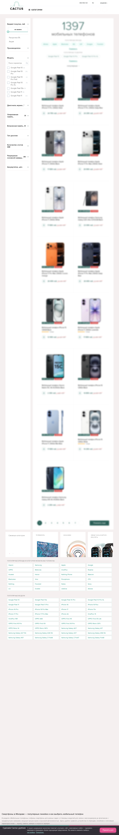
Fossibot (100, 44)
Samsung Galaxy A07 (69, 628)
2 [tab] (13, 554)
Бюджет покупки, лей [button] (16, 24)
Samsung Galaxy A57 (16, 638)
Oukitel (37, 589)
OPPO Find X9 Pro (68, 623)
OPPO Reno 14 (13, 628)
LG (9, 589)
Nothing (11, 584)
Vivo (36, 579)
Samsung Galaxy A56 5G (97, 633)
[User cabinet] (104, 9)
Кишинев (103, 3)
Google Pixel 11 (13, 605)
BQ (74, 44)
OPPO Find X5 (66, 619)
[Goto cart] (98, 9)
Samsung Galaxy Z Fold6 (44, 638)
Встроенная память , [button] (16, 126)
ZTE (89, 579)
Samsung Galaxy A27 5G (17, 633)
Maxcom (91, 574)
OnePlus (64, 570)
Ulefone (64, 589)
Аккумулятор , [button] (14, 167)
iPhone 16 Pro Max (41, 609)
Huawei (11, 574)
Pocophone (65, 579)
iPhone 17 (64, 609)
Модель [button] (10, 58)
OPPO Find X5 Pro (15, 623)
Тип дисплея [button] (12, 136)
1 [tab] (9, 554)
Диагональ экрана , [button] (15, 105)
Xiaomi (10, 565)
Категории (36, 10)
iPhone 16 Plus (93, 605)
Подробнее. (40, 832)
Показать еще (99, 523)
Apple (55, 44)
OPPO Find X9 (40, 623)
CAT (80, 44)
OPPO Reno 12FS (94, 623)
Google (90, 565)
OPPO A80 (39, 619)
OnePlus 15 (92, 614)
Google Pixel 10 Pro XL (90, 56)
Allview (45, 44)
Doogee (90, 44)
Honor (37, 574)
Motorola (38, 570)
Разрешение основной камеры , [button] (16, 157)
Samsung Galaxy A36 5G (44, 633)
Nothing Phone (66, 574)
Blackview (64, 44)
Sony (89, 584)
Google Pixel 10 (53, 56)
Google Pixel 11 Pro (41, 605)
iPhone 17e (92, 609)
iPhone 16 (64, 605)
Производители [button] (13, 48)
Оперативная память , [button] (16, 116)
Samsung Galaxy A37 (68, 633)
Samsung (38, 565)
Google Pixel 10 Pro (71, 56)
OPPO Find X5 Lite (94, 619)
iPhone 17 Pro (13, 614)
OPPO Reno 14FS (41, 628)
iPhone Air (65, 614)
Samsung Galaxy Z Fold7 (70, 638)
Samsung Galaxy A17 (95, 628)
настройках (31, 832)
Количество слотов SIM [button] (15, 146)
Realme (90, 570)
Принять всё (108, 830)
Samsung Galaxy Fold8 (96, 638)
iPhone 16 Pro (13, 609)
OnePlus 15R (13, 619)
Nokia (63, 584)
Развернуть (73, 49)
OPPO (10, 570)
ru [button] (93, 3)
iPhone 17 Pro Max (41, 614)
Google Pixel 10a (41, 600)
